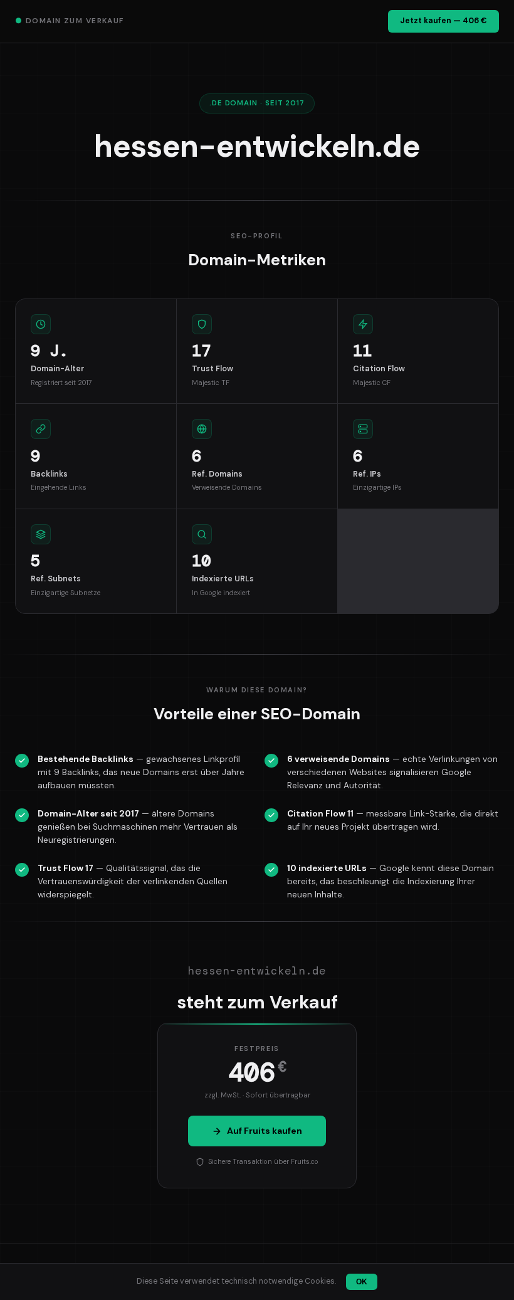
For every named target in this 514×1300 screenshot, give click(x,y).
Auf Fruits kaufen (264, 1130)
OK (361, 1282)
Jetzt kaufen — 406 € (443, 21)
